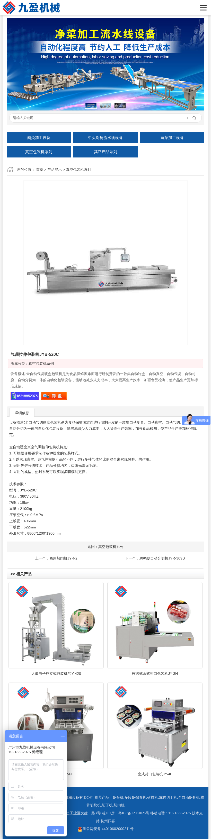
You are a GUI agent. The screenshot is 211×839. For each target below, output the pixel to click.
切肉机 (119, 805)
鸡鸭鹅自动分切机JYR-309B (162, 558)
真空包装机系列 (38, 152)
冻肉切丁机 (168, 797)
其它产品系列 (105, 152)
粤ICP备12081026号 (133, 813)
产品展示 (54, 169)
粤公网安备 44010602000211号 (108, 829)
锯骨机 (118, 797)
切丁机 (107, 805)
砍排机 (152, 797)
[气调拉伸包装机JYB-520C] (105, 263)
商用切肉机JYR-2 (63, 558)
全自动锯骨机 (189, 797)
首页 (39, 169)
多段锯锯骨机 (135, 797)
